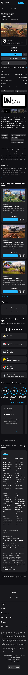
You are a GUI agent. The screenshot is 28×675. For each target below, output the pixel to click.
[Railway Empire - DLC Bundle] (14, 231)
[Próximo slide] (25, 111)
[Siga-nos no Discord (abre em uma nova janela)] (6, 308)
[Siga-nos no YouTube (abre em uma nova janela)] (17, 311)
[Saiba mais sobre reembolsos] (26, 71)
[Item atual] (7, 111)
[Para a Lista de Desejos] (23, 219)
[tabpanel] (14, 491)
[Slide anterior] (2, 111)
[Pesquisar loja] (3, 8)
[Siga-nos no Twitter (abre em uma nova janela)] (11, 311)
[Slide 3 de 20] (21, 111)
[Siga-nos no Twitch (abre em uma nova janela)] (22, 308)
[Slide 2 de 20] (14, 111)
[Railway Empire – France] (14, 267)
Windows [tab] (5, 453)
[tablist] (14, 453)
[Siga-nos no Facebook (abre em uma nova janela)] (11, 308)
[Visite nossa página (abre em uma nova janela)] (17, 308)
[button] (14, 178)
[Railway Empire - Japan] (14, 195)
